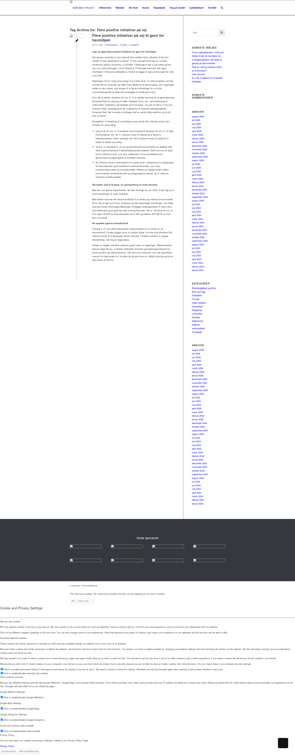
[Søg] (222, 7)
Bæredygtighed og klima (204, 288)
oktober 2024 (198, 193)
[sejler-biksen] (127, 561)
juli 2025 (196, 164)
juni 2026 (196, 123)
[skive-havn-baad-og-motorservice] (127, 547)
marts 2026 (197, 134)
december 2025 (199, 145)
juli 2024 (196, 204)
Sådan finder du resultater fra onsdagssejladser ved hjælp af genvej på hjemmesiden (207, 59)
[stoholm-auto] (168, 561)
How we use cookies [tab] (10, 621)
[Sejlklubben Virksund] (81, 7)
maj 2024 (196, 211)
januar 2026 (197, 142)
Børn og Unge (198, 291)
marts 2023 (197, 262)
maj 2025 (196, 171)
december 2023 (199, 229)
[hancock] (168, 547)
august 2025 (198, 160)
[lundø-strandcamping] (86, 561)
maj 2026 (196, 127)
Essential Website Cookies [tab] (13, 638)
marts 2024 (197, 219)
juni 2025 (196, 167)
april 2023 (196, 259)
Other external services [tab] (11, 677)
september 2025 (200, 156)
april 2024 (196, 215)
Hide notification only (29, 751)
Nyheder (196, 317)
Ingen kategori (199, 302)
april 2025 (196, 175)
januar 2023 (197, 270)
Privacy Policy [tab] (7, 735)
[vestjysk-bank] (209, 547)
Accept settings (9, 751)
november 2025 (199, 149)
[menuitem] (105, 7)
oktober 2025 (198, 153)
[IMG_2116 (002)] (77, 41)
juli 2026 (196, 120)
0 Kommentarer (111, 44)
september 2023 (200, 240)
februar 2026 (198, 138)
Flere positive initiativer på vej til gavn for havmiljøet (128, 37)
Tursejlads (197, 332)
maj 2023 (196, 255)
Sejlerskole (197, 320)
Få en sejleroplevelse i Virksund (207, 52)
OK (73, 600)
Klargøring (197, 310)
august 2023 (198, 244)
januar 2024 (197, 226)
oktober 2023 (198, 237)
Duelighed (197, 295)
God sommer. (198, 74)
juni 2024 (196, 207)
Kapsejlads (197, 306)
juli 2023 (196, 248)
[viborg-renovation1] (209, 561)
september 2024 (200, 197)
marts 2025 (197, 178)
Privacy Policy (7, 746)
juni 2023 (196, 251)
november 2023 (199, 233)
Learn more (83, 600)
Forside (124, 44)
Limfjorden (197, 313)
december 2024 (199, 189)
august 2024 (198, 200)
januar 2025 (197, 186)
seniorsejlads (198, 328)
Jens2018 (135, 44)
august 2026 (198, 116)
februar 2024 (198, 222)
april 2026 (196, 131)
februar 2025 (198, 182)
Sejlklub (196, 324)
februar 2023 (198, 266)
